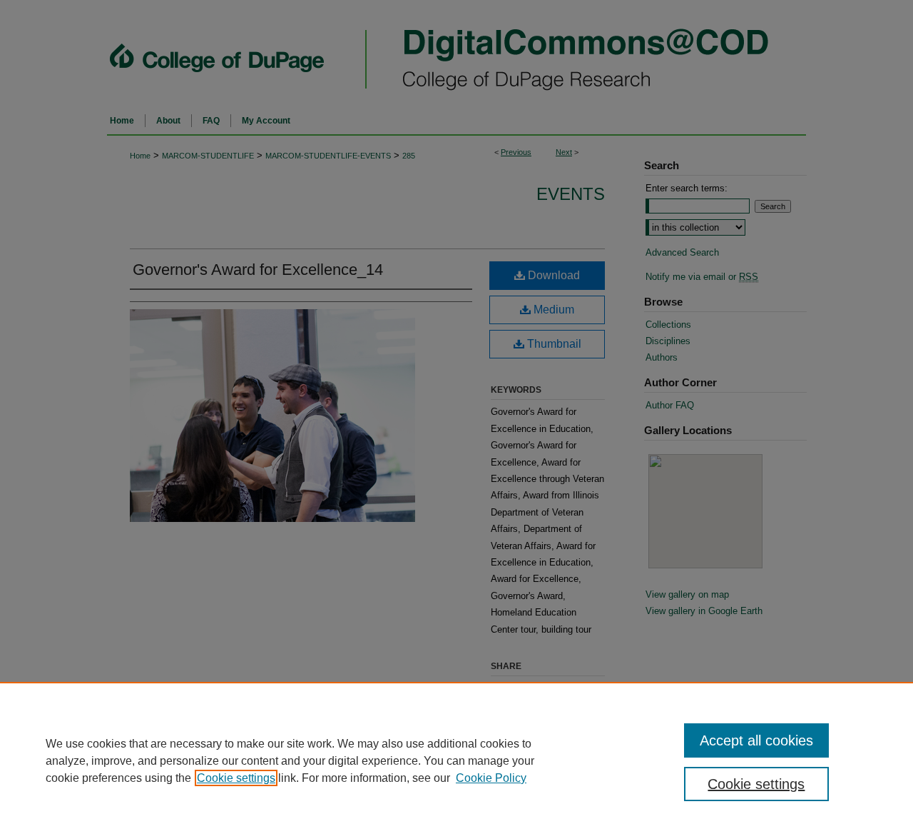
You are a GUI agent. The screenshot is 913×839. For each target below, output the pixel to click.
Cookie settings (236, 778)
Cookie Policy (491, 778)
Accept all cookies (756, 740)
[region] (456, 760)
